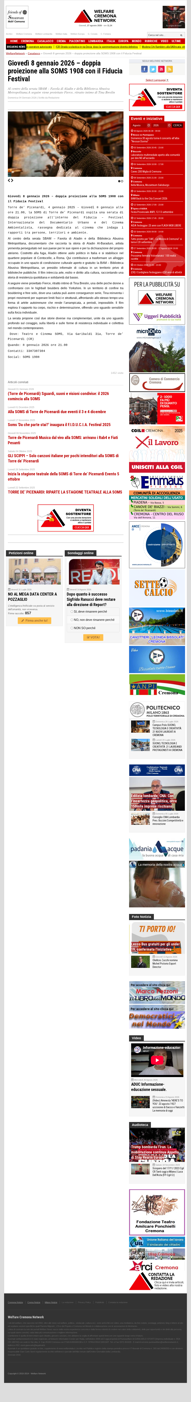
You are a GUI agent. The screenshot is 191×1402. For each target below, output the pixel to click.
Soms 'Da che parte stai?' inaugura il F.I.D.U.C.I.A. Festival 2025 (59, 424)
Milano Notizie (51, 1302)
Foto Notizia (141, 917)
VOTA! (95, 637)
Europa (123, 41)
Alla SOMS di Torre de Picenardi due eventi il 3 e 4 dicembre (57, 411)
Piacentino (77, 41)
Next (12, 180)
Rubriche (151, 41)
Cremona (27, 41)
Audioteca (140, 1125)
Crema (61, 41)
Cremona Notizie (15, 1302)
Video (164, 41)
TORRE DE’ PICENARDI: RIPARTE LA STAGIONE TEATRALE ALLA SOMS (65, 492)
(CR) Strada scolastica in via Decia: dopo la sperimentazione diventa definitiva (63, 46)
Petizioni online (21, 553)
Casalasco (45, 41)
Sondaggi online (81, 553)
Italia (111, 41)
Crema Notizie (33, 1302)
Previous (9, 180)
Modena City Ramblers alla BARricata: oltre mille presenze (139, 46)
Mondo (136, 41)
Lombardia (95, 41)
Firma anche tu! (36, 620)
